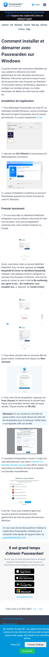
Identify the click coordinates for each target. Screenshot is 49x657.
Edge (28, 29)
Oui (34, 609)
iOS (11, 25)
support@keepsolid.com (14, 537)
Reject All (15, 644)
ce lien (39, 117)
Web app (35, 25)
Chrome (43, 25)
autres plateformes (24, 597)
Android (5, 25)
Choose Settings (35, 644)
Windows (18, 25)
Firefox (22, 29)
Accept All (27, 651)
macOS (27, 25)
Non (41, 609)
